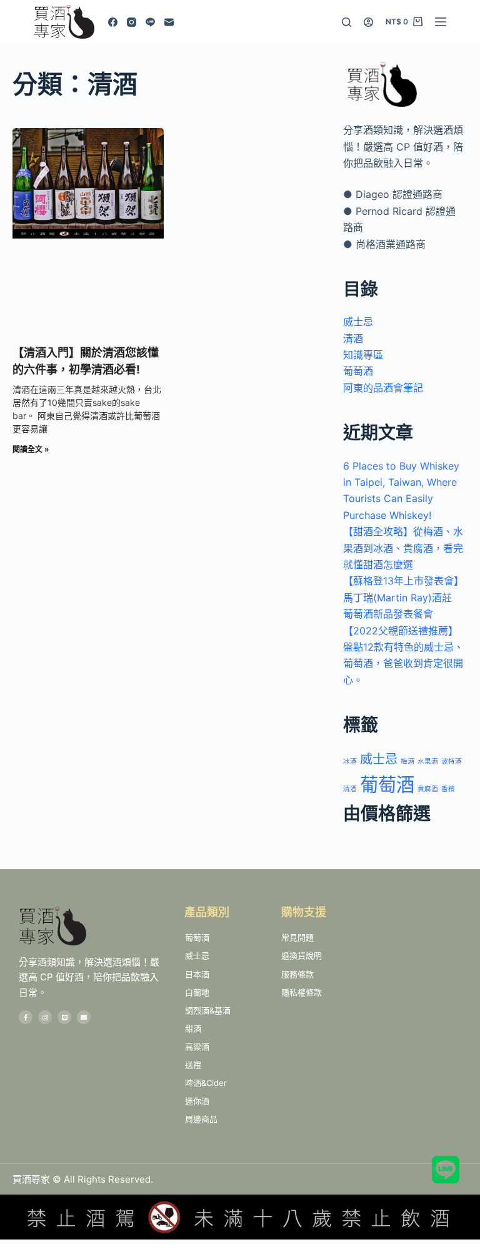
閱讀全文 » (30, 449)
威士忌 (358, 321)
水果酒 (428, 761)
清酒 (353, 338)
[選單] (440, 21)
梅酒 (407, 761)
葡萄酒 (358, 371)
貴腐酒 (428, 789)
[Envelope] (84, 1017)
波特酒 (451, 761)
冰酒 (350, 761)
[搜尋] (346, 22)
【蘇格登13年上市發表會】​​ (403, 580)
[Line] (150, 22)
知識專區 (363, 354)
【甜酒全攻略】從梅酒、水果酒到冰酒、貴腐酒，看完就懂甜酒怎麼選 (403, 548)
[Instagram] (131, 22)
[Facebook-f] (25, 1017)
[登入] (368, 22)
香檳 (448, 789)
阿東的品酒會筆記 (383, 388)
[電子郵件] (169, 22)
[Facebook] (113, 22)
